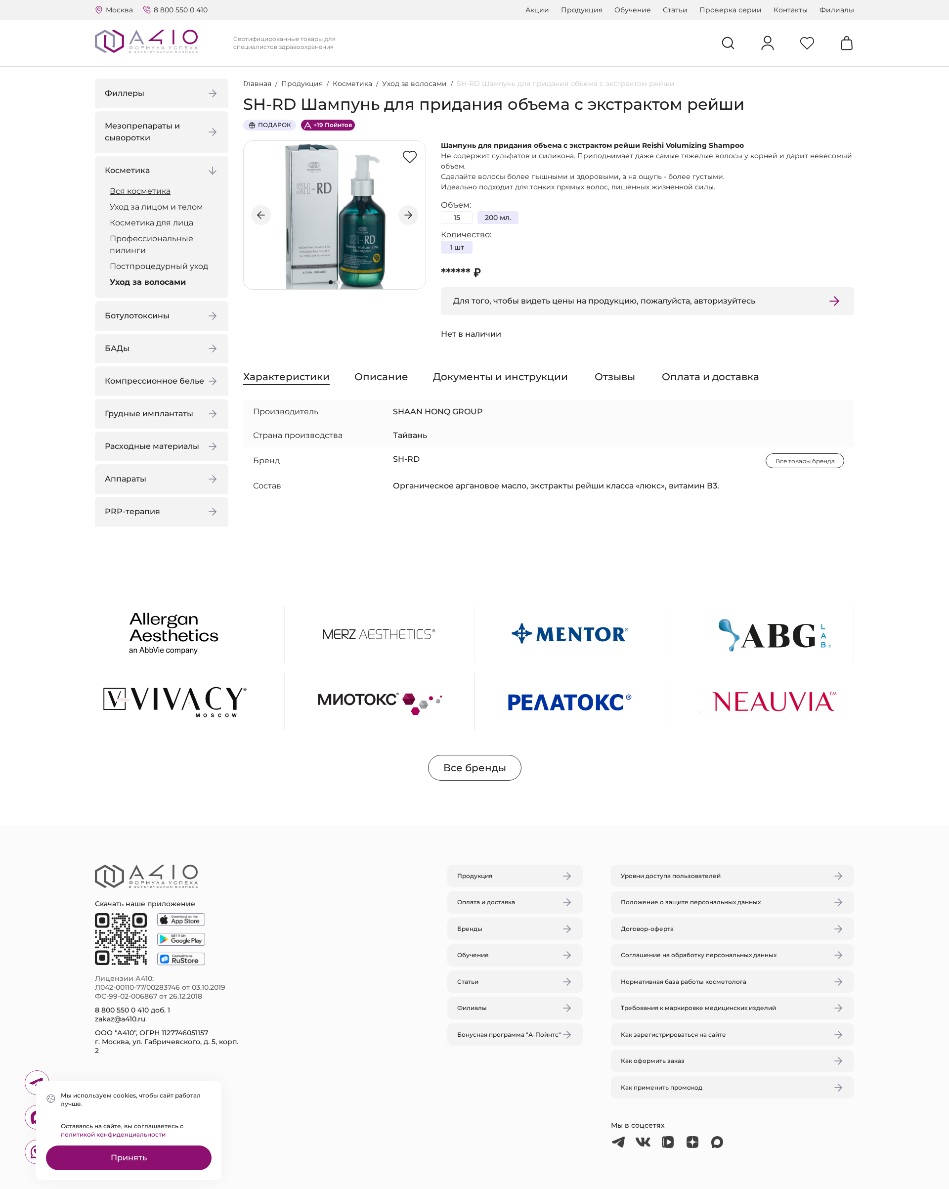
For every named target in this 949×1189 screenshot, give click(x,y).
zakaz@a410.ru (120, 1018)
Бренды (469, 928)
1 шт (457, 247)
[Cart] (846, 43)
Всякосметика (140, 191)
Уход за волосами (148, 282)
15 (457, 217)
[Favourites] (807, 43)
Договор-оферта (647, 928)
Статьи (675, 9)
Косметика (352, 83)
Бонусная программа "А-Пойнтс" (509, 1034)
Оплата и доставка (486, 902)
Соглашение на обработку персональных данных (698, 955)
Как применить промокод (661, 1087)
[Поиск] (728, 43)
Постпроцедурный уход (159, 266)
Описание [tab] (381, 377)
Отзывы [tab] (615, 377)
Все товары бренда (805, 461)
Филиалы (837, 9)
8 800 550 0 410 (181, 9)
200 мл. (498, 217)
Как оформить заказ (653, 1060)
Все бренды (474, 768)
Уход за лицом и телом (156, 207)
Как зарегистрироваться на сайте (673, 1034)
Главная (257, 83)
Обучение (632, 9)
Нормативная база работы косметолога (683, 981)
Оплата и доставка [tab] (710, 377)
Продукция (582, 9)
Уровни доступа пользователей (671, 876)
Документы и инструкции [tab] (500, 377)
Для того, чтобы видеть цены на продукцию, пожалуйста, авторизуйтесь (604, 301)
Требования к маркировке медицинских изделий (698, 1008)
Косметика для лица (151, 222)
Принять (129, 1157)
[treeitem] (164, 191)
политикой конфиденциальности (113, 1134)
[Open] (590, 548)
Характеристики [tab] (286, 377)
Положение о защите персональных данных (691, 902)
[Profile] (767, 43)
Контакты (791, 9)
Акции (537, 9)
